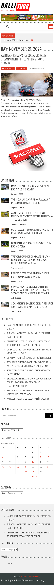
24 (48, 467)
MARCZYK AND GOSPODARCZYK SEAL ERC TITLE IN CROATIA (30, 188)
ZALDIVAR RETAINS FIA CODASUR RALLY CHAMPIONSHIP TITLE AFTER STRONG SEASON (23, 59)
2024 (14, 40)
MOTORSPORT (8, 68)
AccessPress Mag (36, 580)
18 (3, 467)
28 (26, 471)
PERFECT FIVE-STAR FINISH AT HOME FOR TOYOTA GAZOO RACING (30, 275)
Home (9, 563)
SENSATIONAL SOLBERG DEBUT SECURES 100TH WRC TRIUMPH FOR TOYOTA (32, 305)
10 (48, 457)
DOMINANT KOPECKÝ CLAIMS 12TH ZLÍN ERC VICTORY (30, 357)
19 (10, 467)
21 (25, 467)
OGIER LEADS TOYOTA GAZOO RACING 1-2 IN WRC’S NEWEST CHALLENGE (32, 231)
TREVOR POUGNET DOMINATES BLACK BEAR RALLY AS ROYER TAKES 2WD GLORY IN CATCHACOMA (30, 260)
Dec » (34, 476)
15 (33, 462)
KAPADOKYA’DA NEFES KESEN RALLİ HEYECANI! (28, 398)
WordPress (16, 580)
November (23, 40)
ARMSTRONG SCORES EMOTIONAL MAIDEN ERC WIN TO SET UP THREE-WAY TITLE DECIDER (32, 216)
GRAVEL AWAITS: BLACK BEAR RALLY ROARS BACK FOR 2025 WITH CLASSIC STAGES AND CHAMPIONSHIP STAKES (30, 290)
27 (18, 471)
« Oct (4, 476)
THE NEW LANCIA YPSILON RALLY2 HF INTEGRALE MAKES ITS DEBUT (30, 201)
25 (3, 471)
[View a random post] (4, 26)
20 (18, 467)
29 (33, 471)
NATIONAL (22, 68)
